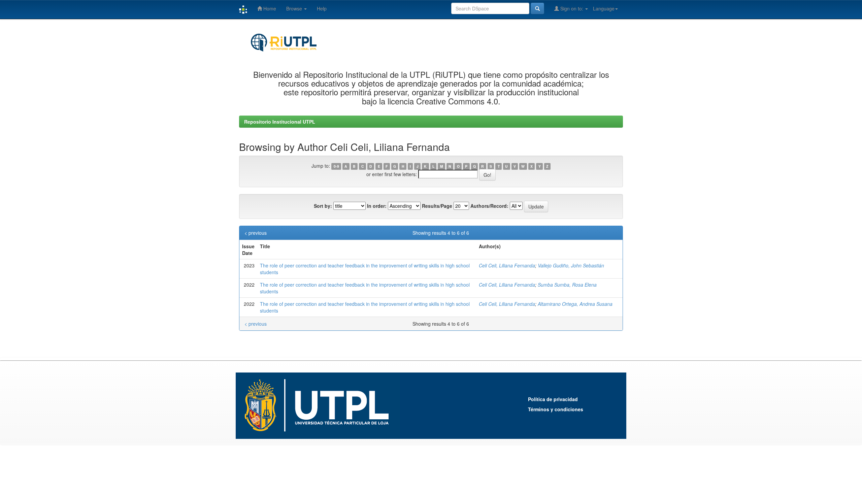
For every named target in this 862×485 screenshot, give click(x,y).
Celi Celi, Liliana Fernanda (507, 265)
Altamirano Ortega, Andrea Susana (575, 303)
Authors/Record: (489, 205)
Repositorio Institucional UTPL (279, 121)
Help (322, 8)
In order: (377, 205)
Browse (294, 8)
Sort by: (323, 205)
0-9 (336, 166)
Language (604, 8)
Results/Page (437, 205)
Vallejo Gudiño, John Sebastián (571, 265)
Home (269, 8)
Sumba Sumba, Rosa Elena (567, 284)
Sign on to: (572, 8)
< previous (255, 232)
